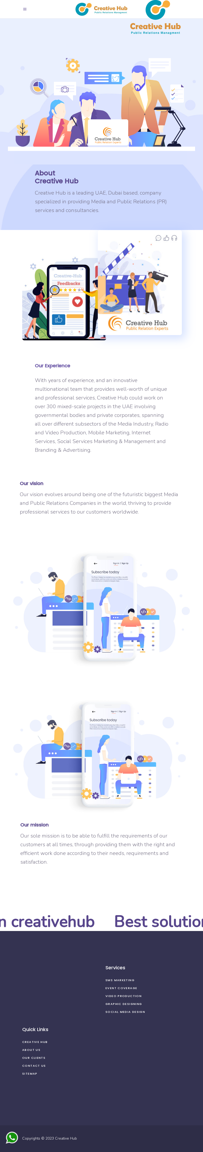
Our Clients (33, 1058)
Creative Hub (35, 1042)
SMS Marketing (120, 980)
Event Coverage (121, 988)
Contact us (34, 1066)
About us (31, 1050)
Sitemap (30, 1073)
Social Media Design (125, 1012)
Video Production (123, 996)
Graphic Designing (123, 1004)
